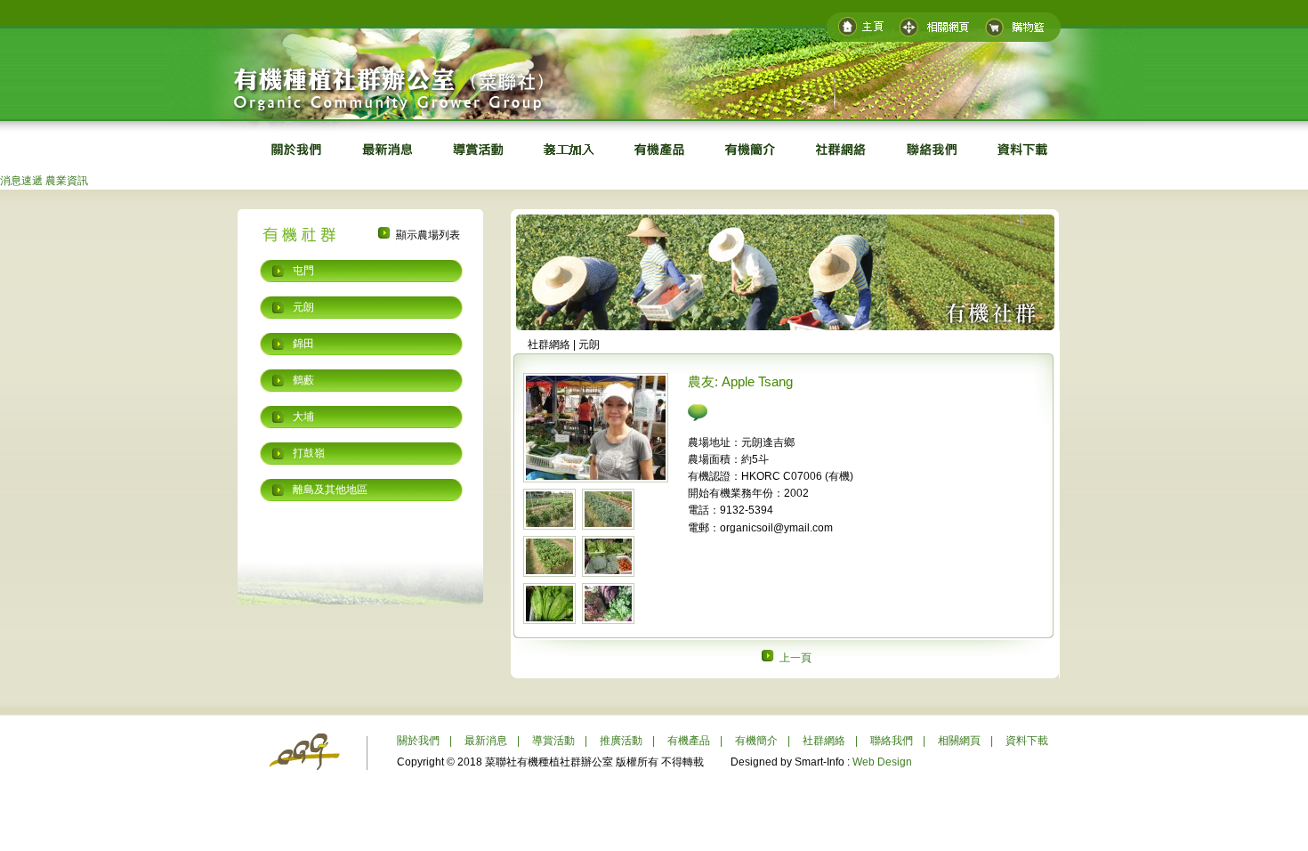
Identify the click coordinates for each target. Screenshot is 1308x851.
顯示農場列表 (426, 235)
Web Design (882, 762)
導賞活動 (553, 740)
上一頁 (794, 658)
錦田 (303, 343)
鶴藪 (303, 380)
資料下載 (1026, 740)
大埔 (303, 416)
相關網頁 (959, 740)
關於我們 (418, 740)
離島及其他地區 (330, 489)
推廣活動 (621, 740)
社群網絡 (824, 740)
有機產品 (688, 740)
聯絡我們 (891, 740)
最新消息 (485, 740)
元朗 (303, 307)
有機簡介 (756, 740)
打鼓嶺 (309, 453)
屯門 (303, 270)
